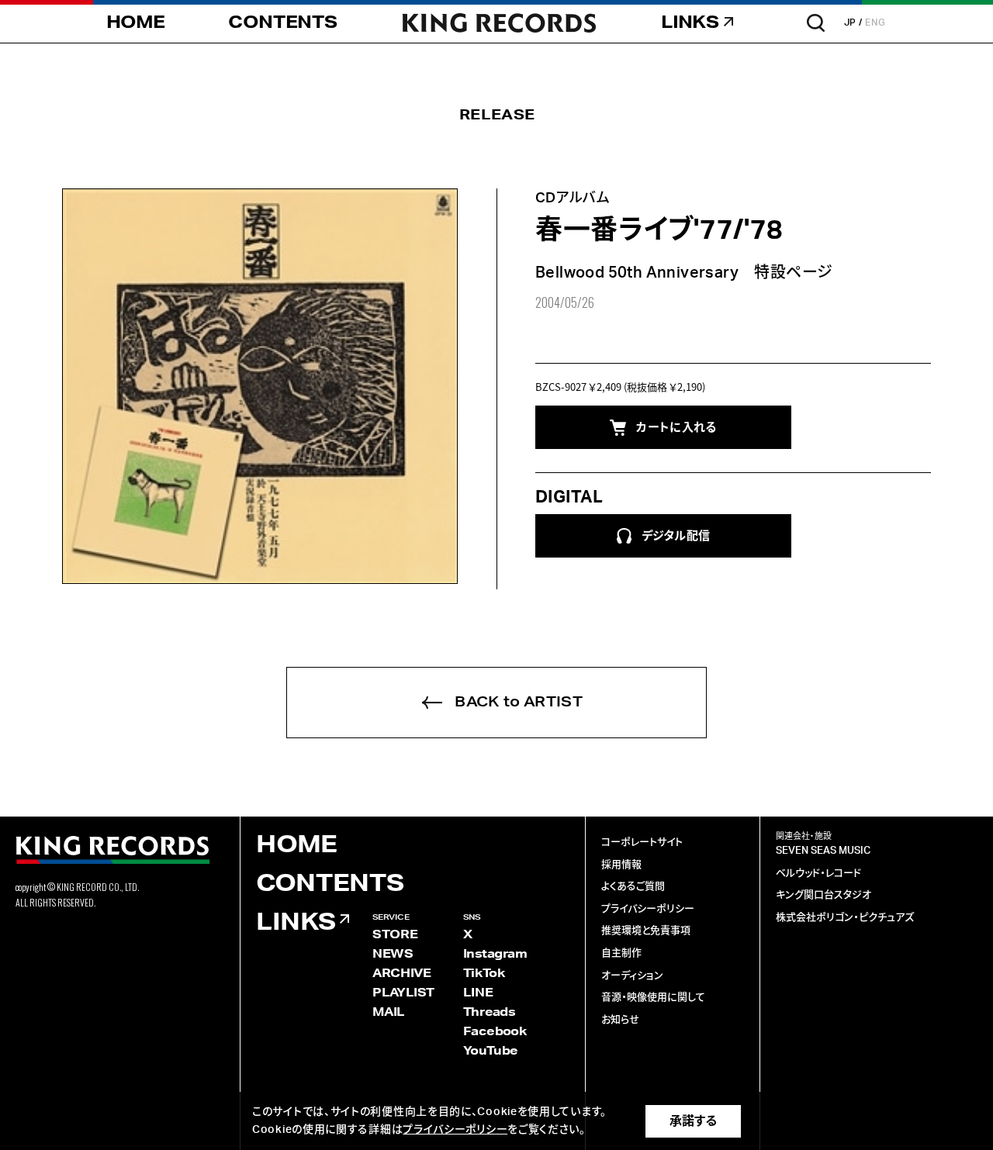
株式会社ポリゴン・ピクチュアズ (845, 918)
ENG (875, 22)
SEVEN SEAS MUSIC (823, 851)
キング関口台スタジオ (823, 895)
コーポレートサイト (642, 842)
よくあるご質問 (633, 887)
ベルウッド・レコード (818, 874)
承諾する (693, 1121)
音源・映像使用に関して (653, 998)
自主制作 (621, 953)
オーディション (632, 976)
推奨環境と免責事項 (645, 931)
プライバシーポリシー (647, 909)
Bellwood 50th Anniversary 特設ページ (683, 273)
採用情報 (621, 865)
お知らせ (620, 1020)
